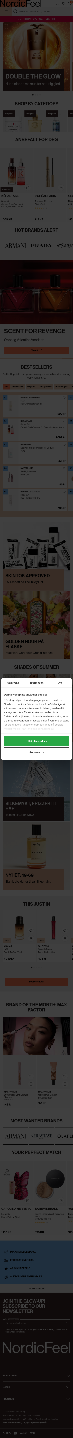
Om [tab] (60, 682)
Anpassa (34, 752)
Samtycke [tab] (13, 682)
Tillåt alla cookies (36, 741)
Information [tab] (36, 682)
